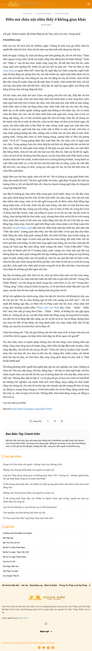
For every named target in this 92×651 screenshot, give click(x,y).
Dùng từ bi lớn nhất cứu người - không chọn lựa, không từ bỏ (32, 464)
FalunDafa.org (36, 585)
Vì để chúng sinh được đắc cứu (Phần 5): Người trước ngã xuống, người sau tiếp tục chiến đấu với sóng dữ (46, 500)
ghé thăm (24, 618)
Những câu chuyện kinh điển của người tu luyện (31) (28, 492)
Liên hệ (24, 585)
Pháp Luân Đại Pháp (48, 307)
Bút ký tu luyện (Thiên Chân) (14, 557)
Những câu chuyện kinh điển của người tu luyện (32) (28, 469)
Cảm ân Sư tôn (9, 561)
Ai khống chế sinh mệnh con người (17, 533)
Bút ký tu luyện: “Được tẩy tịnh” (16, 552)
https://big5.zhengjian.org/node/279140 (31, 409)
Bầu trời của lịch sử (11, 543)
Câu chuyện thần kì (11, 576)
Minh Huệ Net (50, 585)
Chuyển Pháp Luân (21, 227)
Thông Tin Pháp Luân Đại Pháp (73, 585)
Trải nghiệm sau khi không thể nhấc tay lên (24, 512)
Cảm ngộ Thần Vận (11, 566)
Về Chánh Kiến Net (10, 585)
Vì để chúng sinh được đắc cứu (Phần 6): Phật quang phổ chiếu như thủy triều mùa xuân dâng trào (46, 486)
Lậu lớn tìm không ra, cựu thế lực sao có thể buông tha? (30, 507)
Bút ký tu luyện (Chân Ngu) (14, 547)
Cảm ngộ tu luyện (10, 571)
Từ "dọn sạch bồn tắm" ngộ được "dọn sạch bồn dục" (28, 518)
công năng (8, 70)
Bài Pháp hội (8, 538)
